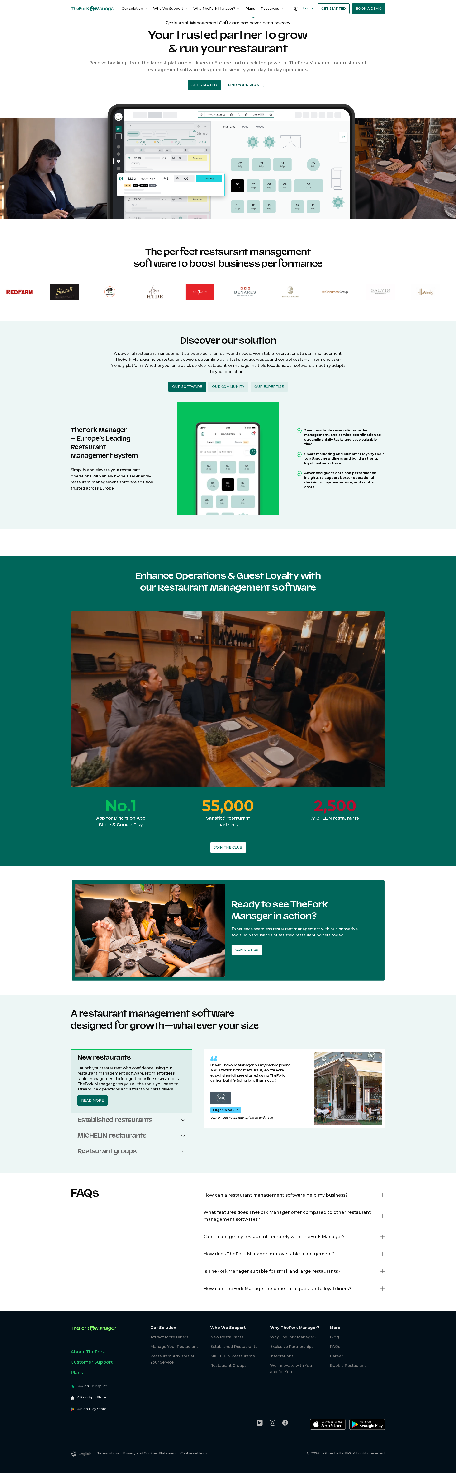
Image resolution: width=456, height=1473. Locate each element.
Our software (187, 386)
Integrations (282, 1356)
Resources (270, 8)
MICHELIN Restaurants (232, 1356)
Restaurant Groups (228, 1365)
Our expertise (269, 386)
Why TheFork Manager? (214, 8)
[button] (204, 85)
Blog (334, 1337)
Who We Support (168, 8)
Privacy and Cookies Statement (150, 1453)
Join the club (228, 847)
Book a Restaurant (348, 1365)
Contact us (246, 950)
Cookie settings (193, 1453)
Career (336, 1356)
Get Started (333, 8)
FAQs (335, 1346)
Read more (92, 1100)
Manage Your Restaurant (174, 1346)
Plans (250, 8)
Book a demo (369, 8)
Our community (228, 386)
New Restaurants (226, 1337)
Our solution (132, 8)
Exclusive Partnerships (292, 1346)
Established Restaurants (233, 1346)
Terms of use (108, 1453)
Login (308, 8)
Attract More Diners (169, 1337)
